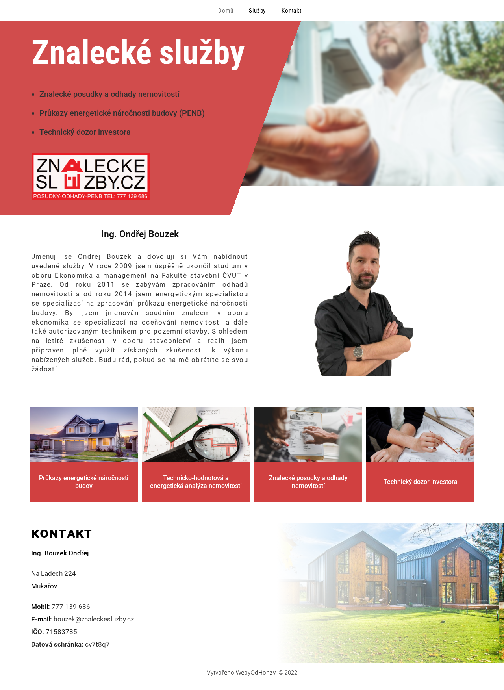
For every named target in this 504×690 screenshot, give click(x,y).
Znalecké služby (138, 52)
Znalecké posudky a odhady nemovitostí (308, 482)
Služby (257, 10)
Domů (225, 10)
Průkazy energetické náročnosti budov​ (83, 482)
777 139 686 (71, 606)
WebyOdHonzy (256, 672)
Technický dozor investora (421, 482)
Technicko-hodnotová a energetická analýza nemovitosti (196, 482)
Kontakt (292, 10)
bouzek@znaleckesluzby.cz (94, 619)
